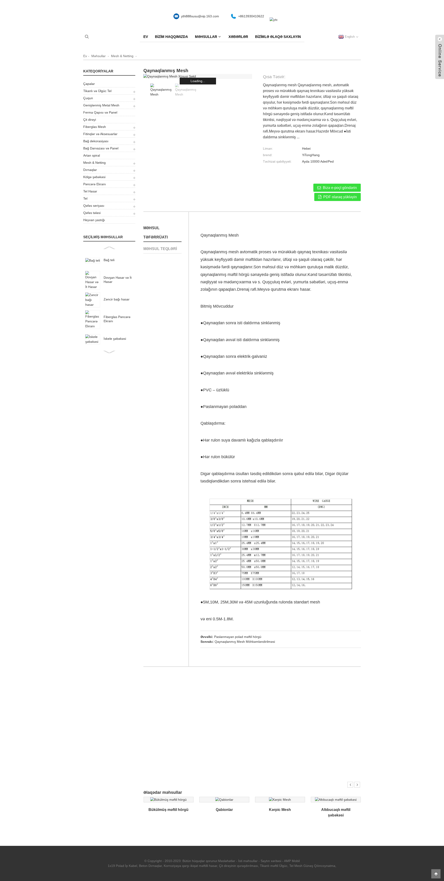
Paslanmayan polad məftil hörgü (237, 637)
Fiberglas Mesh (94, 127)
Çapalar (89, 84)
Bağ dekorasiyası (95, 141)
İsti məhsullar (248, 861)
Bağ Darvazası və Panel (100, 148)
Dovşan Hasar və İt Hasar (118, 280)
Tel (85, 198)
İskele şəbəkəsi (115, 338)
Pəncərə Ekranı (94, 184)
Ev (145, 37)
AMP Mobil (292, 861)
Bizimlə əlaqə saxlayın (278, 37)
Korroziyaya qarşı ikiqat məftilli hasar (190, 866)
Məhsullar (206, 37)
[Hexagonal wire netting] (336, 799)
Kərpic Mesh (280, 810)
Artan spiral (91, 155)
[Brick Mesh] (280, 799)
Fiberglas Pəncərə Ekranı (117, 319)
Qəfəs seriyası (93, 205)
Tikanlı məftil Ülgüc (273, 866)
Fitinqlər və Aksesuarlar (100, 134)
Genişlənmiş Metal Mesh (101, 105)
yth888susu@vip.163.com (200, 16)
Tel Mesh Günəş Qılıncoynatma (312, 866)
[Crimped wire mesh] (168, 799)
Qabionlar (224, 810)
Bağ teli (109, 260)
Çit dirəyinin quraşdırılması (238, 866)
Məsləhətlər (226, 861)
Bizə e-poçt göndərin (340, 188)
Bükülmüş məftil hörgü (168, 810)
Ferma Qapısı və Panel (100, 112)
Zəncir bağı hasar (117, 299)
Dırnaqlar (90, 170)
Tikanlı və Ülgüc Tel (97, 91)
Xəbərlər (238, 37)
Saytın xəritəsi (271, 861)
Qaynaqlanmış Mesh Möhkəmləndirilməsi (245, 641)
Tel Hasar (90, 191)
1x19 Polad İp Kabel (122, 866)
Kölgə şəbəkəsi (94, 177)
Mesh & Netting (122, 56)
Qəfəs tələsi (92, 213)
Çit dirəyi (89, 119)
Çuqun (88, 98)
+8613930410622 (251, 16)
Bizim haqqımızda (171, 37)
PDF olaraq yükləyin (340, 197)
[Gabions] (224, 799)
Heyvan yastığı (94, 220)
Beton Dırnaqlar (150, 866)
